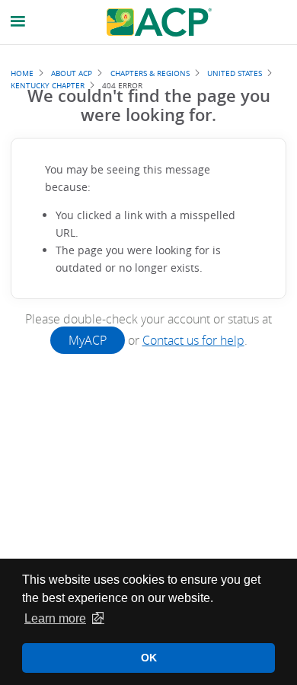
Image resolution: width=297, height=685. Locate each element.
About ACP (71, 73)
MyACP (88, 340)
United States (234, 73)
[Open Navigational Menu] (18, 22)
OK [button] (149, 658)
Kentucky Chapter (48, 85)
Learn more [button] (55, 618)
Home (22, 73)
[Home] (159, 22)
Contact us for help (193, 340)
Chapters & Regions (150, 73)
